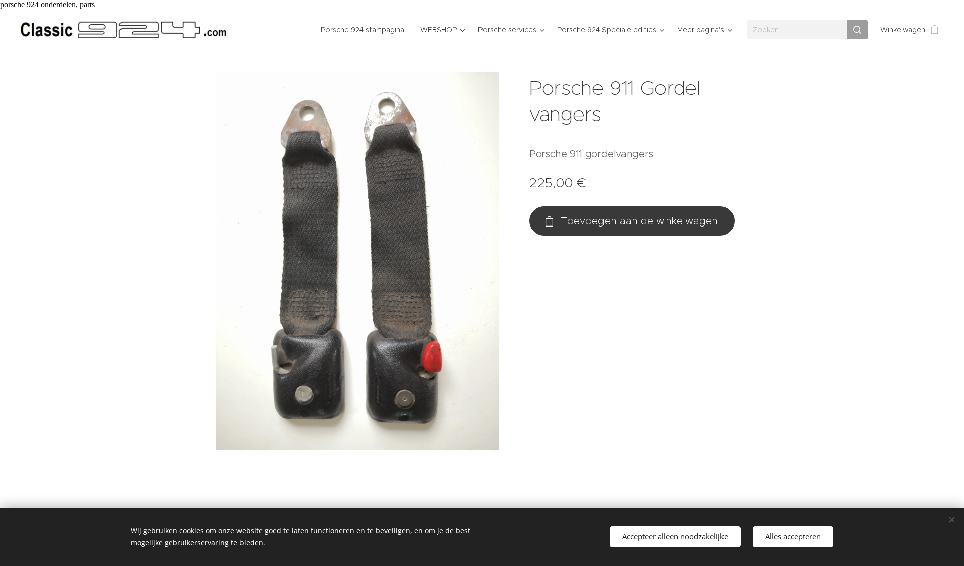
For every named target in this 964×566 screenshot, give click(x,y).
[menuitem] (365, 29)
